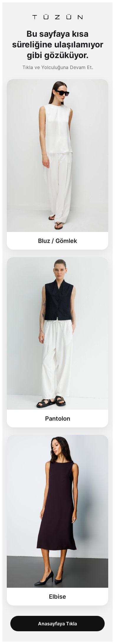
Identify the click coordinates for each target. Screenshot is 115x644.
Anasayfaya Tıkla (57, 624)
